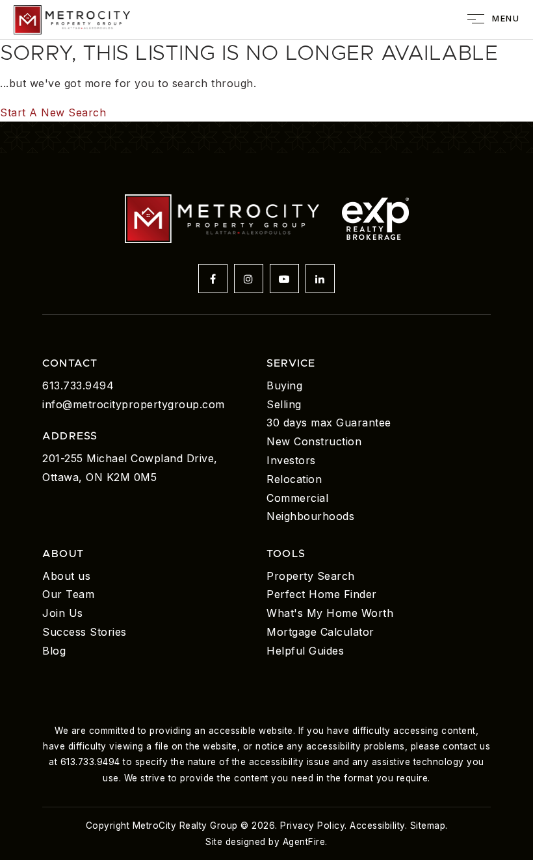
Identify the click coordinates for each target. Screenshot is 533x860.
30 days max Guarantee (328, 422)
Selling (284, 404)
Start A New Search (53, 112)
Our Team (68, 594)
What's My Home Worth (329, 612)
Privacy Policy (312, 825)
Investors (291, 460)
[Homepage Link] (72, 18)
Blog (54, 650)
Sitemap (428, 825)
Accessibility (377, 825)
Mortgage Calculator (320, 631)
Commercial (297, 497)
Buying (284, 385)
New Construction (313, 441)
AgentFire (304, 842)
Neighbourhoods (310, 516)
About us (66, 575)
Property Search (310, 575)
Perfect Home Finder (321, 594)
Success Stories (84, 631)
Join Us (62, 612)
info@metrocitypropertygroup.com (133, 404)
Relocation (294, 479)
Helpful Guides (305, 650)
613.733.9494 (78, 385)
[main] (266, 80)
